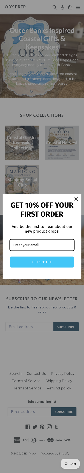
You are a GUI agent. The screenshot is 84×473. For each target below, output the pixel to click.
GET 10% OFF (42, 262)
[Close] (76, 199)
